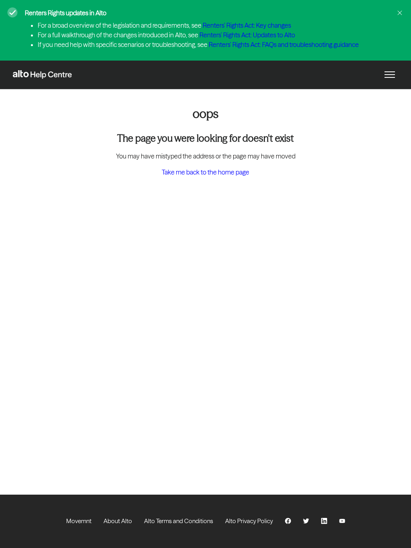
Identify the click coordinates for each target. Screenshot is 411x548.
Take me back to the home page (205, 172)
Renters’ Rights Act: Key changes (247, 25)
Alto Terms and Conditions (178, 521)
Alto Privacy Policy (249, 521)
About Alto (118, 521)
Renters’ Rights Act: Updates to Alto (247, 35)
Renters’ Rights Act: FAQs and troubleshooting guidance (284, 45)
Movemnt (79, 521)
